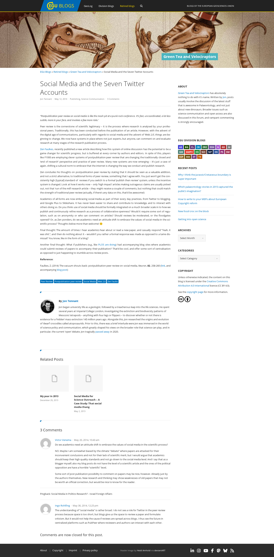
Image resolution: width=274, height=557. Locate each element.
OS (216, 152)
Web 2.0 (101, 281)
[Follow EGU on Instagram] (199, 551)
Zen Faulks (113, 281)
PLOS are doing (107, 244)
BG (186, 147)
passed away (102, 331)
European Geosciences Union (218, 5)
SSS (188, 156)
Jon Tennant (46, 98)
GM (181, 152)
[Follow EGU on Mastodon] (218, 551)
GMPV (189, 152)
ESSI (212, 147)
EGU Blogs (45, 71)
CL (192, 147)
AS (180, 147)
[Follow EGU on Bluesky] (225, 551)
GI (229, 147)
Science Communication (92, 98)
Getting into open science (192, 219)
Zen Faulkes (46, 149)
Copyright (57, 550)
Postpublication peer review (68, 281)
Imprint (73, 550)
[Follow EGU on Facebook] (212, 551)
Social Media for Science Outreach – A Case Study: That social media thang (88, 401)
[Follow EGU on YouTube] (206, 551)
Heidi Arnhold (143, 550)
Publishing (75, 98)
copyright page (195, 292)
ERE (205, 147)
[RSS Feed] (232, 551)
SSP (181, 156)
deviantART (159, 550)
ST (194, 156)
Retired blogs (127, 6)
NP (210, 152)
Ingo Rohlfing (62, 505)
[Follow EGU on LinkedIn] (192, 551)
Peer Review (47, 281)
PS (222, 152)
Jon (224, 97)
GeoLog (88, 6)
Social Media (90, 281)
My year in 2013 (49, 396)
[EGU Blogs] (60, 10)
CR (198, 147)
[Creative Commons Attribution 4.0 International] (181, 301)
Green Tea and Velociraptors (86, 71)
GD (223, 147)
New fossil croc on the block (193, 211)
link (163, 265)
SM (228, 152)
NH (203, 152)
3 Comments (113, 98)
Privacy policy (90, 550)
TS (199, 156)
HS (197, 152)
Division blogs (106, 6)
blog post (62, 269)
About (43, 550)
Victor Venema (63, 440)
